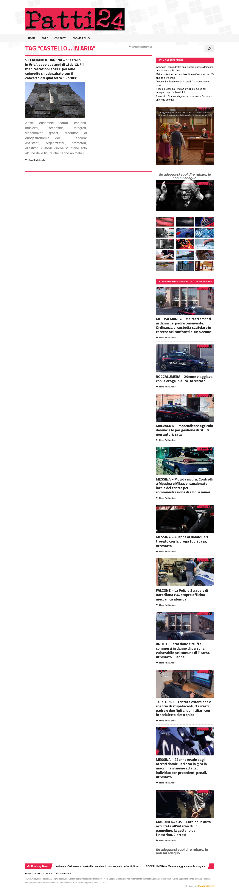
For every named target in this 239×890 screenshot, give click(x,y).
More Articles (204, 282)
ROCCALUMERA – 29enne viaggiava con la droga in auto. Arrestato (184, 379)
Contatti (60, 38)
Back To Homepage (142, 47)
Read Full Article (37, 160)
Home (31, 38)
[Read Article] (59, 85)
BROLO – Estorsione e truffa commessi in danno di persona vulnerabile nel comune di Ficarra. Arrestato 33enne (183, 650)
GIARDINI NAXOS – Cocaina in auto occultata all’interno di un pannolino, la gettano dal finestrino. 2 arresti (183, 828)
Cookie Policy (81, 38)
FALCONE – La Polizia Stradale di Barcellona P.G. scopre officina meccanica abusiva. (182, 594)
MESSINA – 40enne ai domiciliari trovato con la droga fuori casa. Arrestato (182, 541)
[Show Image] (50, 85)
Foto (44, 38)
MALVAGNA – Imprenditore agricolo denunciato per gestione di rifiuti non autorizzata (184, 430)
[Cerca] (209, 48)
